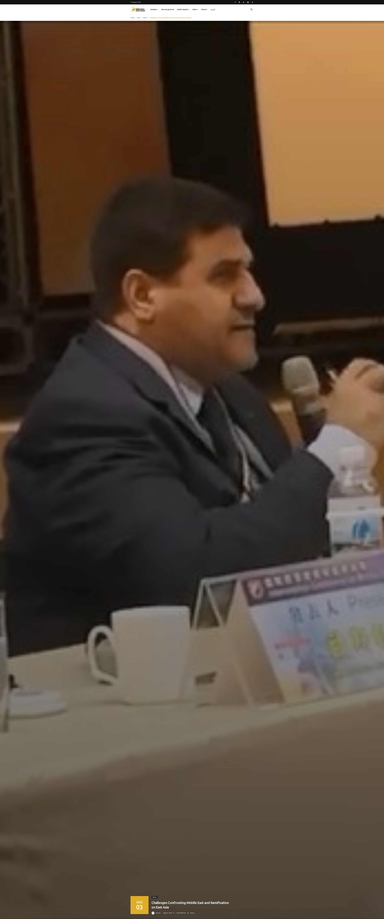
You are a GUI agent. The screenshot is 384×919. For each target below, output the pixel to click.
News (195, 9)
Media (154, 897)
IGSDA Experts (182, 9)
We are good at (167, 9)
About (203, 9)
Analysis (153, 9)
